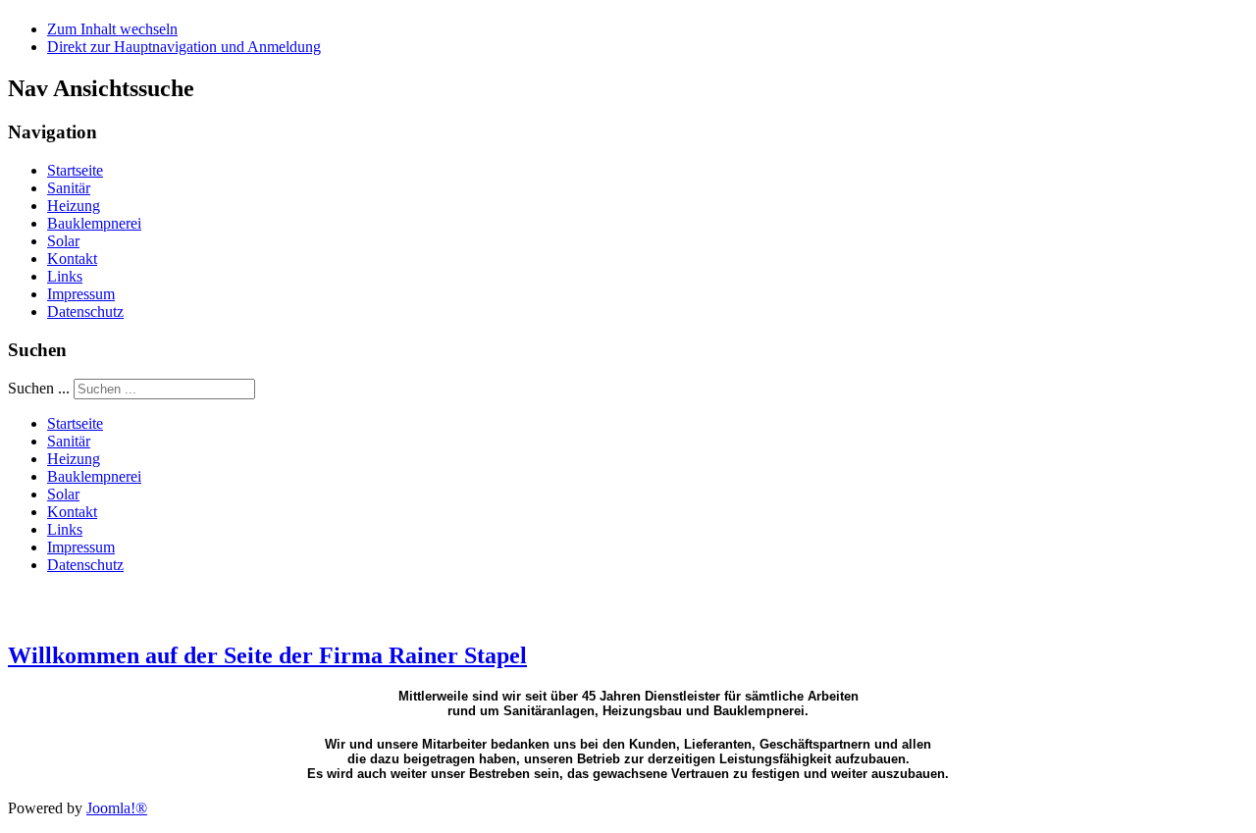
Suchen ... (39, 388)
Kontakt (72, 258)
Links (64, 276)
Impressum (81, 294)
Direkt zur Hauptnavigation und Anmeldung (184, 46)
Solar (63, 241)
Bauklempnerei (94, 223)
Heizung (73, 205)
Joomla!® (116, 808)
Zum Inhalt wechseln (112, 29)
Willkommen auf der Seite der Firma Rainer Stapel (267, 655)
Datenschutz (85, 311)
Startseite (75, 170)
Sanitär (68, 188)
